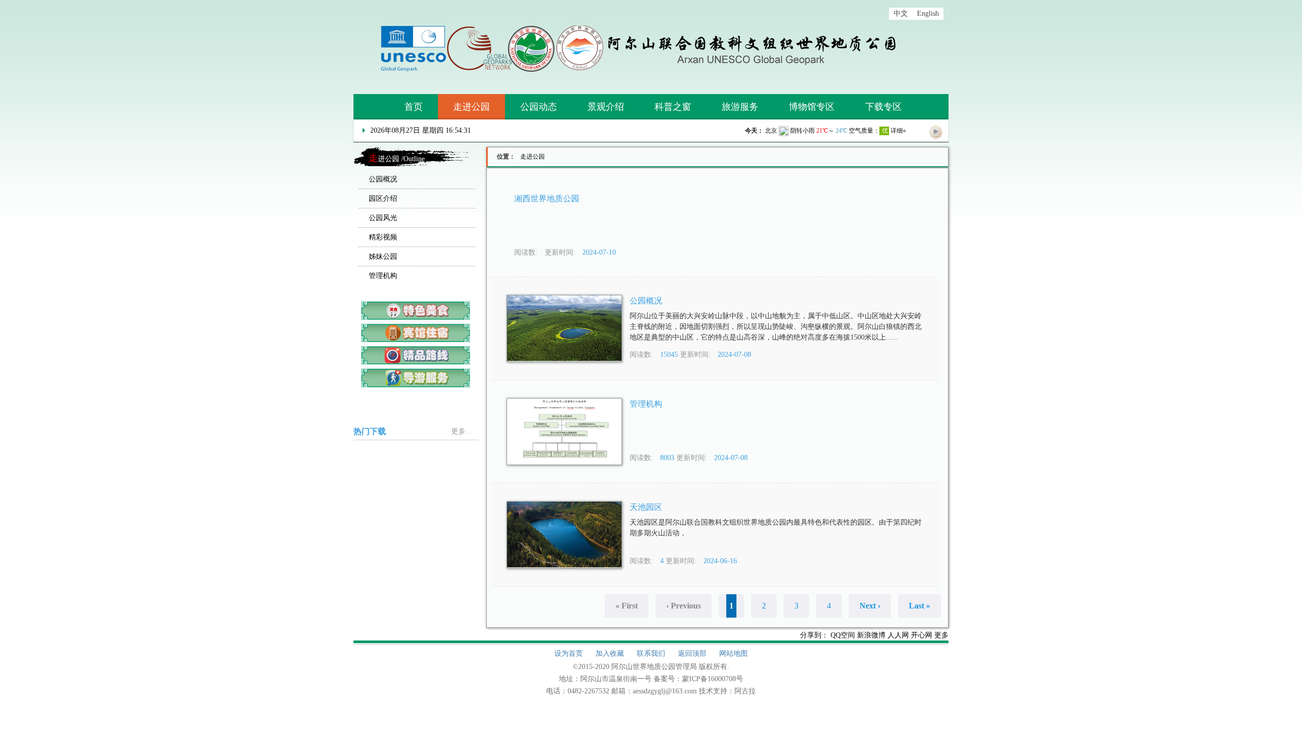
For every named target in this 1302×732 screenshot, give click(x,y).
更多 (941, 635)
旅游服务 (740, 107)
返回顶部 (692, 653)
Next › (870, 605)
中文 (901, 13)
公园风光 (383, 218)
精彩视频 (383, 237)
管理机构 (383, 276)
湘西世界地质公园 (546, 198)
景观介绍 (605, 107)
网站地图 (733, 653)
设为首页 (568, 653)
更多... (461, 431)
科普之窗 (673, 107)
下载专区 (883, 107)
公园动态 (538, 107)
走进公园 (471, 107)
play (935, 132)
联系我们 (651, 653)
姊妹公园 (383, 256)
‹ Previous (683, 605)
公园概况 (383, 179)
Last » (919, 605)
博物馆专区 (812, 107)
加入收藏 (610, 653)
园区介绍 (383, 198)
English (928, 13)
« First (626, 605)
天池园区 (646, 507)
